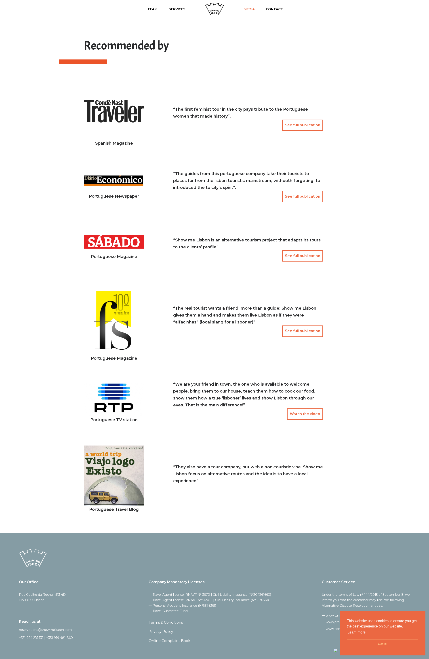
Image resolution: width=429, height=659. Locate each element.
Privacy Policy (161, 631)
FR (400, 9)
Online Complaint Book (169, 641)
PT (409, 9)
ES (392, 9)
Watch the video (305, 414)
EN (383, 9)
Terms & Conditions (166, 622)
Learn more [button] (356, 632)
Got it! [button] (382, 644)
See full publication (302, 125)
